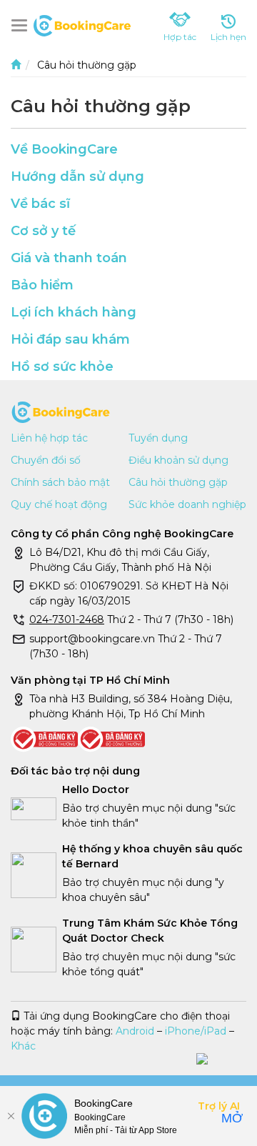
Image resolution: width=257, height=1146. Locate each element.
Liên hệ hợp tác (49, 438)
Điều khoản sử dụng (178, 460)
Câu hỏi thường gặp (178, 482)
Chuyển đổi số (46, 460)
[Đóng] (10, 1116)
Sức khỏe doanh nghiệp (187, 504)
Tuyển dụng (158, 438)
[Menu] (22, 25)
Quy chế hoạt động (59, 504)
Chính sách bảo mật (60, 482)
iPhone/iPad (195, 1031)
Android (135, 1031)
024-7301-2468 (66, 619)
